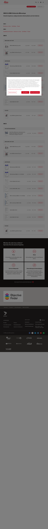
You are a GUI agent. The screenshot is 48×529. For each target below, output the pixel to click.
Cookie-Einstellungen (12, 92)
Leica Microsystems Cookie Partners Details (15, 89)
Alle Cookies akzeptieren (35, 92)
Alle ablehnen (25, 92)
